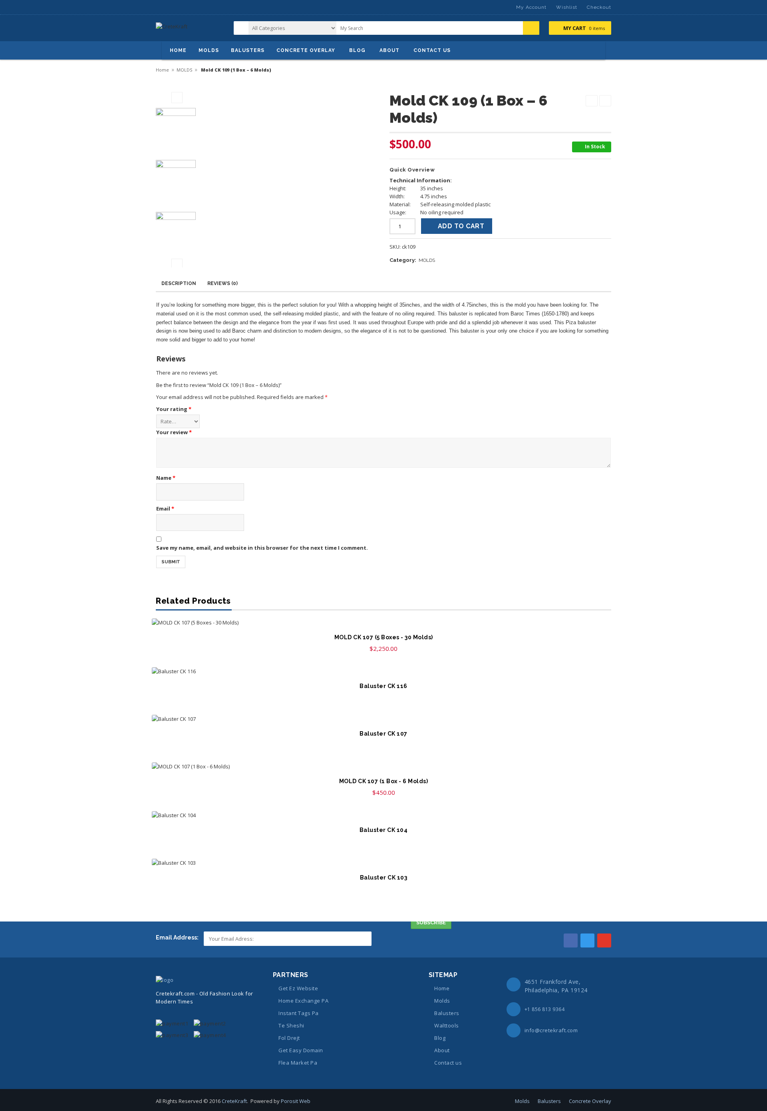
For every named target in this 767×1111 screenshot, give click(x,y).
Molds (442, 1000)
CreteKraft (234, 1101)
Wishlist (566, 7)
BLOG (357, 50)
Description (178, 283)
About (442, 1050)
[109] (177, 128)
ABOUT (389, 50)
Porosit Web (295, 1101)
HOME (178, 50)
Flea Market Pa (297, 1062)
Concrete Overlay (590, 1101)
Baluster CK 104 (384, 830)
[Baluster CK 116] (383, 671)
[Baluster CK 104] (383, 815)
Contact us (448, 1062)
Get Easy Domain (300, 1050)
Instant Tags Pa (298, 1013)
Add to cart (461, 226)
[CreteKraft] (171, 29)
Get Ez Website (298, 988)
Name (165, 477)
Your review (174, 432)
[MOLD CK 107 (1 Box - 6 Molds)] (383, 766)
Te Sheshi (291, 1025)
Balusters (446, 1013)
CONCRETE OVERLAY (305, 50)
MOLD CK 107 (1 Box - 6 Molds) (383, 781)
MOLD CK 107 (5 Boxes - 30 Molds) (383, 637)
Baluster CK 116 (383, 686)
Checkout (599, 7)
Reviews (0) (222, 283)
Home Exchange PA (303, 1000)
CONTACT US (432, 50)
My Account (531, 7)
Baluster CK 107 (383, 733)
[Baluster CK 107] (383, 719)
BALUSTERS (247, 50)
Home (162, 70)
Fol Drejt (289, 1037)
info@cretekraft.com (551, 1030)
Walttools (446, 1025)
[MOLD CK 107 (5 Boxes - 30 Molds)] (383, 622)
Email (165, 508)
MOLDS (209, 50)
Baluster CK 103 (383, 877)
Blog (439, 1037)
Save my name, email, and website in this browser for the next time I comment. (262, 547)
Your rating (173, 409)
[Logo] (164, 979)
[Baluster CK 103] (383, 863)
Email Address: (178, 937)
